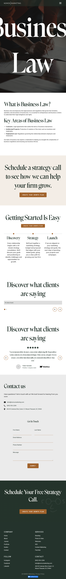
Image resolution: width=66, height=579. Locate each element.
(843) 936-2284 (40, 560)
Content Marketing (40, 547)
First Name (16, 430)
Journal (6, 541)
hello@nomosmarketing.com (43, 563)
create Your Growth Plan (33, 511)
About (5, 538)
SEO (36, 544)
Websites (38, 541)
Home (6, 535)
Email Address (17, 437)
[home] (12, 3)
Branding (37, 535)
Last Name (37, 430)
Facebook (7, 563)
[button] (60, 3)
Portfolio (6, 544)
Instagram (7, 560)
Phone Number (17, 445)
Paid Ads (38, 550)
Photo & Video (39, 538)
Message (16, 452)
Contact (6, 550)
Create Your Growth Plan (33, 195)
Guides (6, 547)
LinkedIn (6, 566)
